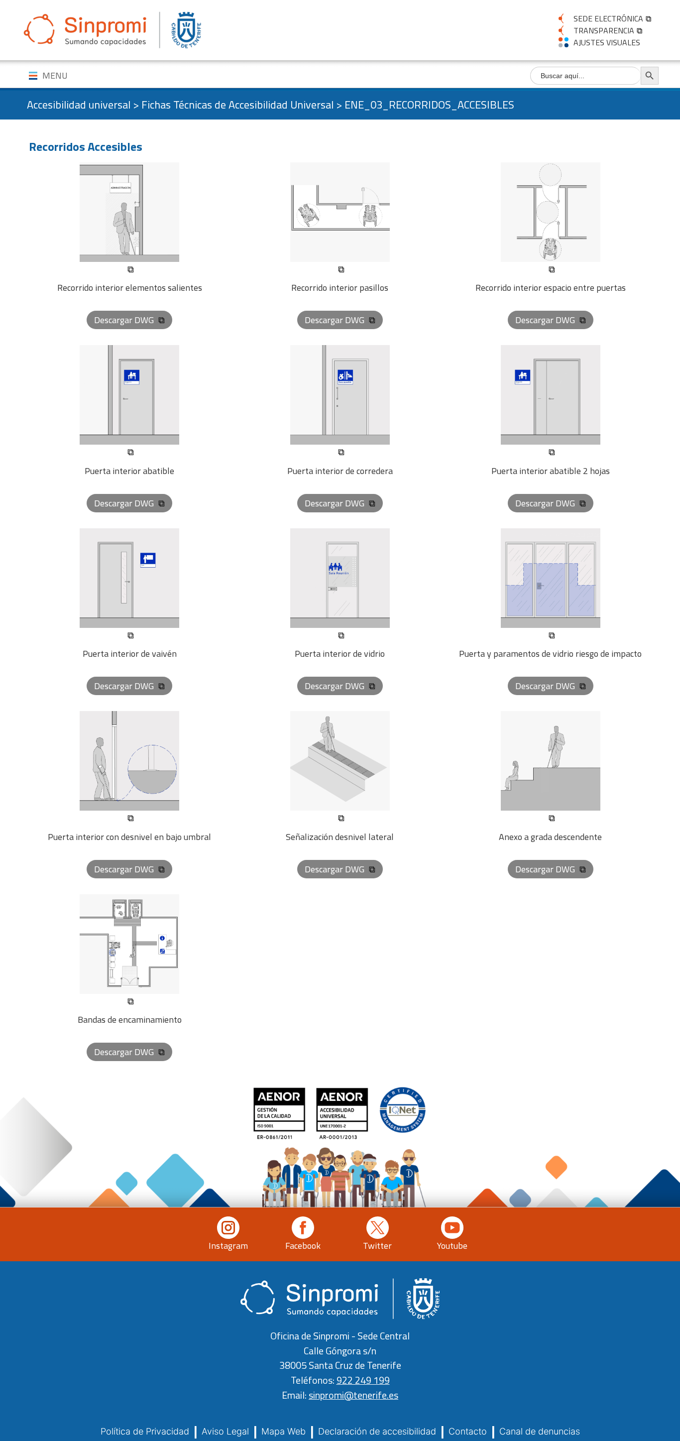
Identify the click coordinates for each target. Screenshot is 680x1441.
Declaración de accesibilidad (377, 1431)
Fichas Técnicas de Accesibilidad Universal (237, 104)
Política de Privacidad (145, 1431)
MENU (55, 75)
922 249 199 (363, 1380)
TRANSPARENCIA (603, 30)
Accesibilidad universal (78, 104)
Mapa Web (283, 1431)
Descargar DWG (125, 320)
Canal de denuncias (539, 1431)
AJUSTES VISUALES (606, 42)
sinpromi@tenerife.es (353, 1395)
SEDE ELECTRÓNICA (608, 18)
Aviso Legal (225, 1431)
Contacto (468, 1431)
